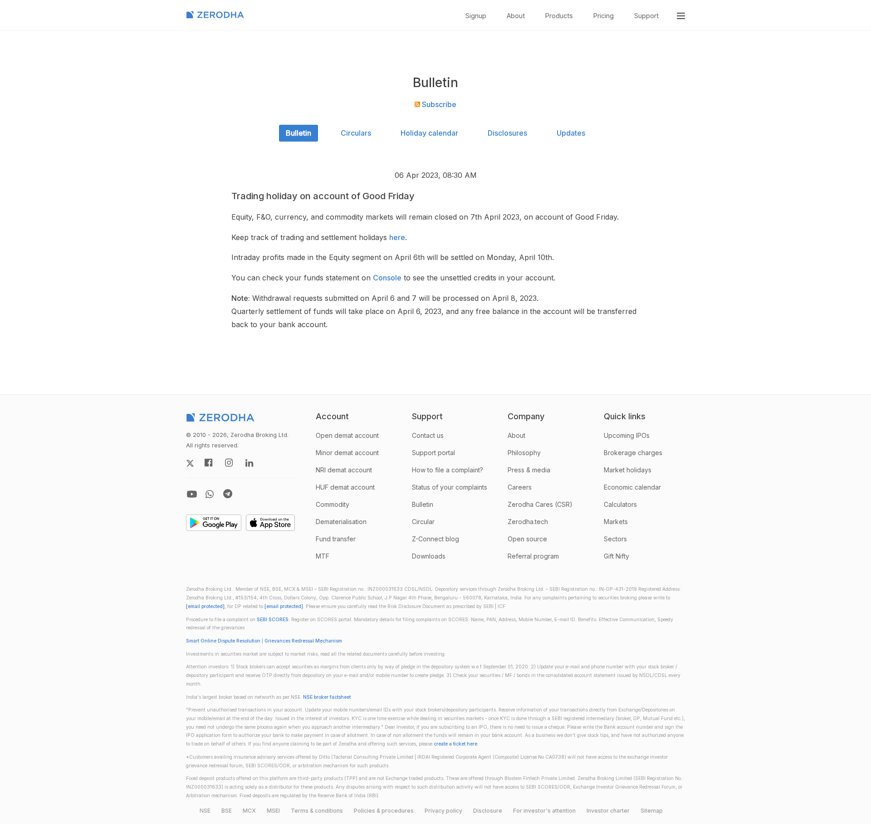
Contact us (428, 435)
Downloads (428, 556)
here (397, 237)
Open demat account (347, 435)
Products (559, 16)
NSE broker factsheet (327, 697)
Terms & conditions (317, 810)
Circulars (356, 132)
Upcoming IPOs (627, 435)
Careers (520, 487)
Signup (475, 16)
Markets (616, 521)
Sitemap (652, 810)
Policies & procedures (384, 810)
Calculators (620, 504)
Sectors (615, 539)
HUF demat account (345, 487)
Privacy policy (443, 810)
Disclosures (507, 132)
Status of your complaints (449, 487)
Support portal (433, 452)
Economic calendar (632, 487)
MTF (322, 556)
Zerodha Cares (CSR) (540, 504)
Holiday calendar (429, 132)
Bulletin (298, 132)
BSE (226, 810)
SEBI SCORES (273, 620)
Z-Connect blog (435, 539)
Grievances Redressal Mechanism (303, 641)
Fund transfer (336, 539)
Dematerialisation (341, 521)
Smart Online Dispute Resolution (223, 641)
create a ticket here (455, 744)
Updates (571, 132)
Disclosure (487, 810)
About (516, 16)
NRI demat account (344, 470)
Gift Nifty (616, 556)
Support (646, 16)
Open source (527, 539)
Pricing (603, 16)
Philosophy (524, 452)
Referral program (533, 556)
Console (387, 277)
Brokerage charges (633, 452)
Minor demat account (347, 452)
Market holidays (627, 470)
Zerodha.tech (528, 521)
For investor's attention (544, 810)
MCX (249, 810)
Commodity (332, 504)
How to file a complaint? (447, 470)
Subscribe (438, 104)
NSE (205, 810)
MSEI (273, 810)
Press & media (529, 470)
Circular (423, 521)
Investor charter (608, 810)
